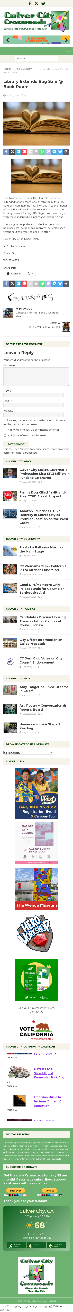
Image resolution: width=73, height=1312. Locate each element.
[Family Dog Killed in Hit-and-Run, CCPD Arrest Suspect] (10, 496)
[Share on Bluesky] (60, 152)
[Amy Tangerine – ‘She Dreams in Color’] (10, 690)
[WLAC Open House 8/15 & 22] (36, 816)
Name (7, 390)
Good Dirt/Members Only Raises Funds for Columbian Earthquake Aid (42, 589)
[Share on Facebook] (6, 152)
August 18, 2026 (29, 648)
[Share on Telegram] (54, 152)
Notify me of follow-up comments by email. (33, 429)
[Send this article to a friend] (30, 152)
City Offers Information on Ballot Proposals (41, 642)
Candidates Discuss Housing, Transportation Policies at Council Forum (43, 621)
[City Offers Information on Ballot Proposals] (10, 643)
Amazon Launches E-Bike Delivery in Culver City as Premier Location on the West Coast (44, 517)
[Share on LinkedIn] (18, 152)
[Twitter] (37, 3)
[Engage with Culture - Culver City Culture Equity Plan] (36, 862)
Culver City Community (23, 538)
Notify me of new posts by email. (27, 435)
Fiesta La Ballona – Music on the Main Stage (42, 549)
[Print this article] (36, 152)
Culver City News (18, 461)
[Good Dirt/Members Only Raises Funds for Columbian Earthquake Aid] (10, 588)
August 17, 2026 (29, 574)
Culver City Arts (18, 678)
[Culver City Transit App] (36, 999)
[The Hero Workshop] (36, 953)
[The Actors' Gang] (36, 299)
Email (7, 400)
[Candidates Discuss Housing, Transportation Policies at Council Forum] (10, 620)
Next (65, 40)
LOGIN (52, 1301)
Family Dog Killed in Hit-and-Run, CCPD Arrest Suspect (43, 494)
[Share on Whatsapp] (42, 152)
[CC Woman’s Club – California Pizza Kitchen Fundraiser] (10, 569)
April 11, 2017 (12, 95)
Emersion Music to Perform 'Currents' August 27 (47, 1115)
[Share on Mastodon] (48, 152)
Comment (9, 365)
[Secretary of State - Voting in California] (36, 1038)
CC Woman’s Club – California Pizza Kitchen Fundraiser (43, 568)
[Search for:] (36, 58)
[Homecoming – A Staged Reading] (10, 728)
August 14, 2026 (29, 597)
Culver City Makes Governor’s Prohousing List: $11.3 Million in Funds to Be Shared (45, 474)
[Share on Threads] (66, 152)
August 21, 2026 (29, 482)
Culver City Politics (21, 608)
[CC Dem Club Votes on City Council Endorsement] (10, 662)
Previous (7, 40)
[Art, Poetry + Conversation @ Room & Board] (10, 709)
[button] (68, 50)
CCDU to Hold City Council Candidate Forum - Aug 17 (47, 1062)
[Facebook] (30, 3)
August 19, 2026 (29, 527)
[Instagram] (43, 3)
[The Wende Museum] (36, 907)
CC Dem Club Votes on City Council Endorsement (41, 660)
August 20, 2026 (29, 629)
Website (8, 410)
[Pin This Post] (24, 152)
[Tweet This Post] (12, 152)
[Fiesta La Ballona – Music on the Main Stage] (10, 551)
